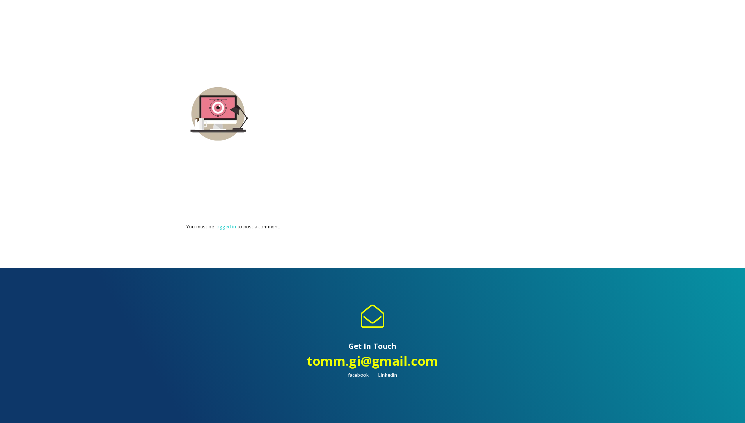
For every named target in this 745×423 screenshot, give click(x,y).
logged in (225, 226)
